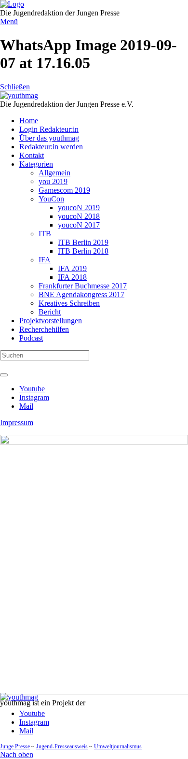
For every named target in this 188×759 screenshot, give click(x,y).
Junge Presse (15, 746)
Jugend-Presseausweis (62, 746)
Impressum (16, 422)
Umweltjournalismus (118, 746)
